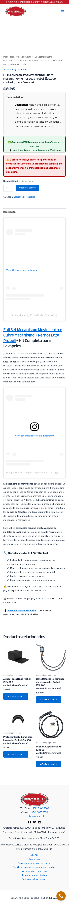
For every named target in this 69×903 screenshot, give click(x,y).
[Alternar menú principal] (62, 11)
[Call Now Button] (61, 895)
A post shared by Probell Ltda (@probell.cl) (34, 315)
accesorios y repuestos (21, 56)
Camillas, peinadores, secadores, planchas (34, 866)
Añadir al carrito (27, 187)
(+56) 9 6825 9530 (38, 812)
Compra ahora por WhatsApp (22, 610)
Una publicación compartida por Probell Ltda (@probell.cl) (36, 472)
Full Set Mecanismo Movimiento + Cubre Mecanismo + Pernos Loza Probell (32, 335)
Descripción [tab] (9, 211)
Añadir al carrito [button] (15, 696)
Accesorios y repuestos (34, 870)
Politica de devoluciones (34, 878)
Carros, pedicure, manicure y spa (34, 862)
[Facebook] (29, 822)
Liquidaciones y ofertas (34, 874)
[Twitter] (34, 822)
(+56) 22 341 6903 (40, 808)
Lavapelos (34, 858)
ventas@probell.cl (34, 816)
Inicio (6, 56)
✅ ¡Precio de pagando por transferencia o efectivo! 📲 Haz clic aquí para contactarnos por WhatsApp (34, 146)
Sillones (34, 854)
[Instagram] (39, 822)
